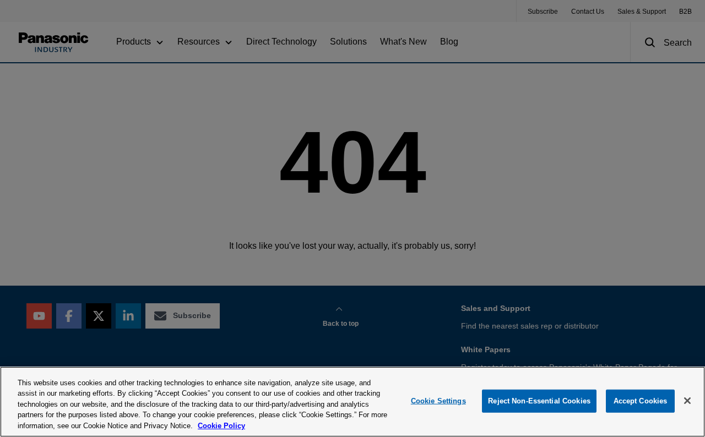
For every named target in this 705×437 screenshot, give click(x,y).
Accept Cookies (641, 401)
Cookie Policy (221, 426)
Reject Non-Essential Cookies (539, 401)
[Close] (687, 401)
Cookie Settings (438, 401)
